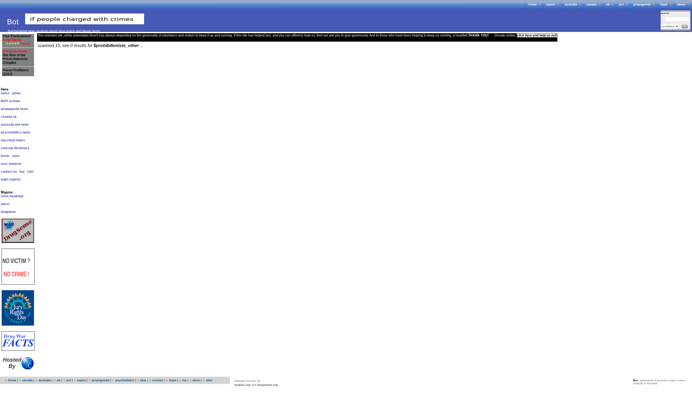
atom (196, 380)
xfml (209, 380)
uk (608, 4)
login (664, 4)
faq (21, 171)
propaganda (642, 4)
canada (591, 4)
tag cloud (8, 140)
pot (621, 4)
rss (184, 380)
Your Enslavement (16, 38)
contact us (9, 171)
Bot (14, 22)
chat (30, 171)
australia (571, 4)
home (532, 4)
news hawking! (12, 196)
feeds (5, 156)
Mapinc (7, 192)
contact (157, 380)
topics (550, 4)
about (681, 4)
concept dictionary (15, 148)
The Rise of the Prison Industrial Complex (15, 59)
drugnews (8, 212)
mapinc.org (242, 384)
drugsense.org (267, 384)
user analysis (11, 164)
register (15, 179)
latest (5, 204)
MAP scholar (11, 101)
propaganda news (14, 109)
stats (16, 156)
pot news (22, 124)
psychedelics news (15, 132)
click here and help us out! (537, 35)
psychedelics (124, 380)
